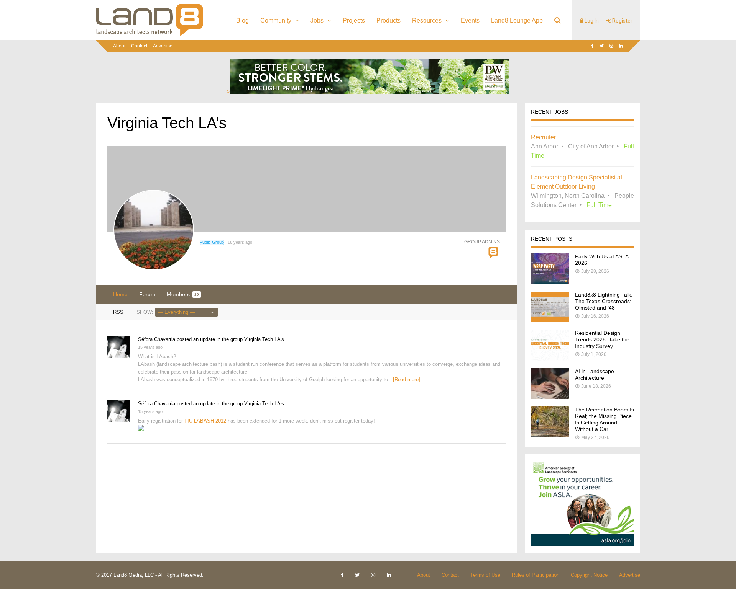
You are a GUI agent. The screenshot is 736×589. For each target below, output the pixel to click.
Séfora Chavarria (156, 339)
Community (275, 20)
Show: (144, 312)
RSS (118, 312)
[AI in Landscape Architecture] (550, 396)
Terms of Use (485, 575)
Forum (147, 294)
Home (120, 294)
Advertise (162, 46)
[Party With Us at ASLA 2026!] (550, 282)
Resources (427, 20)
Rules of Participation (535, 575)
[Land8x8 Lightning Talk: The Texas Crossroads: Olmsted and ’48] (550, 320)
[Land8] (149, 35)
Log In (591, 21)
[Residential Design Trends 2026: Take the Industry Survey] (550, 358)
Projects (354, 20)
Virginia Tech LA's (264, 339)
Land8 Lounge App (517, 20)
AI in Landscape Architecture (594, 374)
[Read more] (406, 379)
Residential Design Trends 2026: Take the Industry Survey (602, 339)
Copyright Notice (589, 575)
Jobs (317, 20)
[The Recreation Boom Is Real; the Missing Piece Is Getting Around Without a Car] (550, 435)
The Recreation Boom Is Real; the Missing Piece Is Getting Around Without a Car (604, 419)
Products (388, 20)
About (119, 46)
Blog (242, 20)
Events (470, 20)
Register (621, 21)
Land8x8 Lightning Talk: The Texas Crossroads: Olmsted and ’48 (603, 301)
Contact (139, 46)
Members (183, 294)
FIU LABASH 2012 (205, 421)
